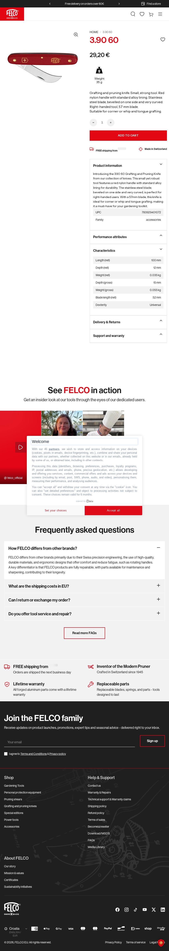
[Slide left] (49, 3)
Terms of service (136, 942)
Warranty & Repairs (99, 792)
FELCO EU (21, 942)
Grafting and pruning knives (20, 806)
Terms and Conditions (33, 753)
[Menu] (160, 14)
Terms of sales (96, 819)
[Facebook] (117, 910)
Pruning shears (13, 799)
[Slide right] (119, 3)
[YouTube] (145, 910)
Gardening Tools (14, 785)
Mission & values (14, 873)
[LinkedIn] (163, 910)
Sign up (152, 741)
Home (94, 32)
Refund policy (96, 813)
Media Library (96, 847)
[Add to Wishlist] (163, 39)
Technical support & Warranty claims (109, 799)
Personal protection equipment (22, 792)
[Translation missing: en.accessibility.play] (20, 447)
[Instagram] (126, 910)
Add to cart (128, 135)
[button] (132, 14)
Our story (10, 866)
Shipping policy (97, 806)
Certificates (11, 880)
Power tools (11, 819)
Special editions (13, 813)
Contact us (94, 785)
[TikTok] (136, 910)
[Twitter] (154, 910)
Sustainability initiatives (18, 886)
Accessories (11, 826)
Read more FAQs (84, 633)
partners (54, 449)
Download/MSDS (99, 833)
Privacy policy (57, 753)
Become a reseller (98, 826)
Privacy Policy (113, 942)
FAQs (91, 840)
